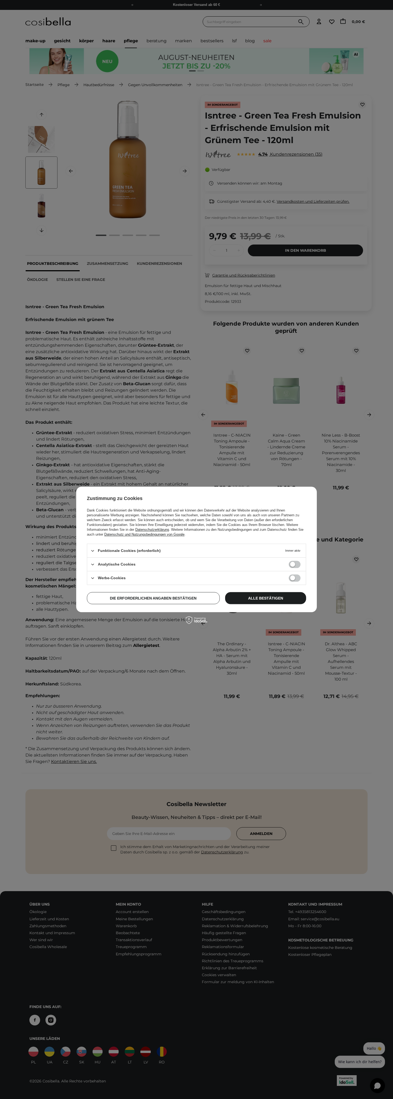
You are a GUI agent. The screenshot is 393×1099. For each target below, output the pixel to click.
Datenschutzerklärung (152, 530)
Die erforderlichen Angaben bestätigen (153, 598)
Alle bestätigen (265, 598)
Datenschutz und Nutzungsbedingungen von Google (144, 534)
